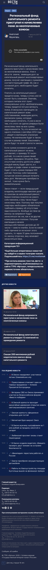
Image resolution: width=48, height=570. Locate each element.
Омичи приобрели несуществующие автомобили (26, 462)
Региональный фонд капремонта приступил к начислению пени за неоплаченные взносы (20, 318)
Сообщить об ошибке (10, 551)
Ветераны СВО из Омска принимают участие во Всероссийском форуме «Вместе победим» (26, 394)
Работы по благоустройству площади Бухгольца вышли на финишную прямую (27, 469)
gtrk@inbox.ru (9, 495)
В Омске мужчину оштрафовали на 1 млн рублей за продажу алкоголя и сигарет (26, 427)
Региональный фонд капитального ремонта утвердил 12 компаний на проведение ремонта (21, 337)
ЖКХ (14, 11)
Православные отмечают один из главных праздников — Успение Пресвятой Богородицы (25, 384)
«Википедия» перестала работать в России (26, 454)
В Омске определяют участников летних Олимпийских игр (25, 376)
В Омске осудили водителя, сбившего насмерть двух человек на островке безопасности (27, 445)
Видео (7, 11)
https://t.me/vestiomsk (34, 256)
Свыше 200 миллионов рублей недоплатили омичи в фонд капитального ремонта (19, 357)
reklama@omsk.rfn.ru (12, 504)
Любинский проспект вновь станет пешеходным (26, 436)
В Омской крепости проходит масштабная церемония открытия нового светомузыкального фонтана (27, 405)
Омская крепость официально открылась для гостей (24, 414)
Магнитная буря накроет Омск (25, 420)
